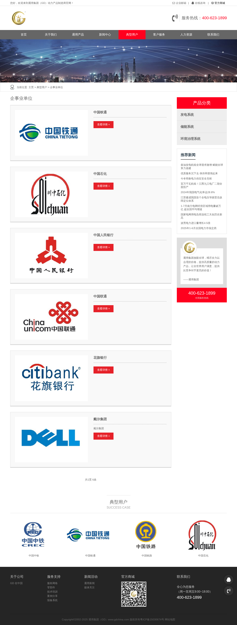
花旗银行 (100, 357)
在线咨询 (200, 2)
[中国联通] (51, 317)
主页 (31, 87)
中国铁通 (100, 112)
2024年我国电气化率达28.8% (198, 192)
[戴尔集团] (51, 439)
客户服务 (159, 34)
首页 (24, 34)
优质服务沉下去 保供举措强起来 (199, 173)
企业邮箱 (181, 2)
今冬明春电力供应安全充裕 (196, 178)
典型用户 (132, 34)
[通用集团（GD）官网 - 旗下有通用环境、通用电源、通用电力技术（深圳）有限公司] (19, 18)
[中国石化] (51, 194)
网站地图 (170, 619)
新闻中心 (105, 34)
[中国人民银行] (51, 255)
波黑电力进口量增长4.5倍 (195, 222)
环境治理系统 (191, 139)
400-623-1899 (214, 18)
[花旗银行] (51, 378)
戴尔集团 (100, 419)
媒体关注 (89, 587)
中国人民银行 (104, 235)
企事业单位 (56, 87)
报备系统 (52, 600)
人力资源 (186, 34)
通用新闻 (89, 583)
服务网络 (52, 583)
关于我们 (51, 34)
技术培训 (52, 591)
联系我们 (213, 34)
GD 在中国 (16, 583)
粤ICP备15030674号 (152, 619)
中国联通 (100, 296)
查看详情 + (103, 124)
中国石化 (100, 174)
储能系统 (187, 127)
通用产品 (78, 34)
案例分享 (52, 595)
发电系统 (187, 114)
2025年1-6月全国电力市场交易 (198, 228)
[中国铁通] (51, 133)
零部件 (51, 587)
